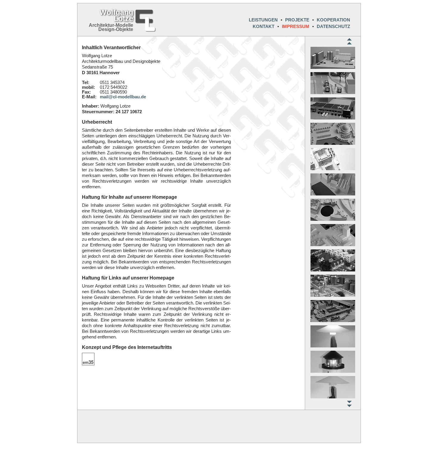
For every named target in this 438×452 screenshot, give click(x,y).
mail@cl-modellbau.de (123, 96)
